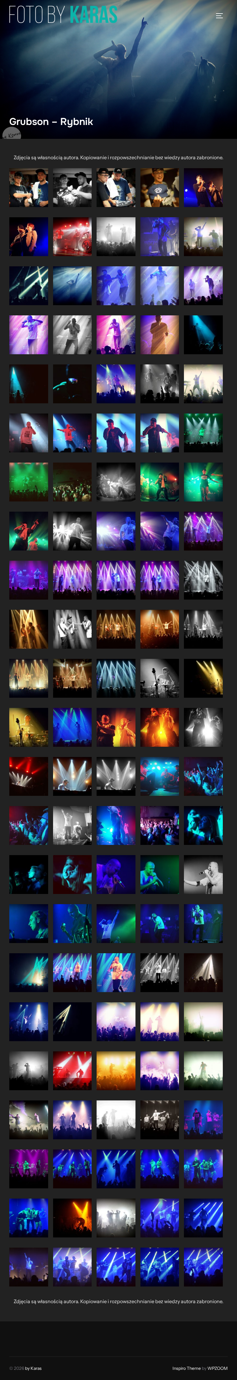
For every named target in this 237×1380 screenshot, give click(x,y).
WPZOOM (217, 1368)
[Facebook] (16, 1337)
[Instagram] (29, 1337)
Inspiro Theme (187, 1368)
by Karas (33, 1368)
